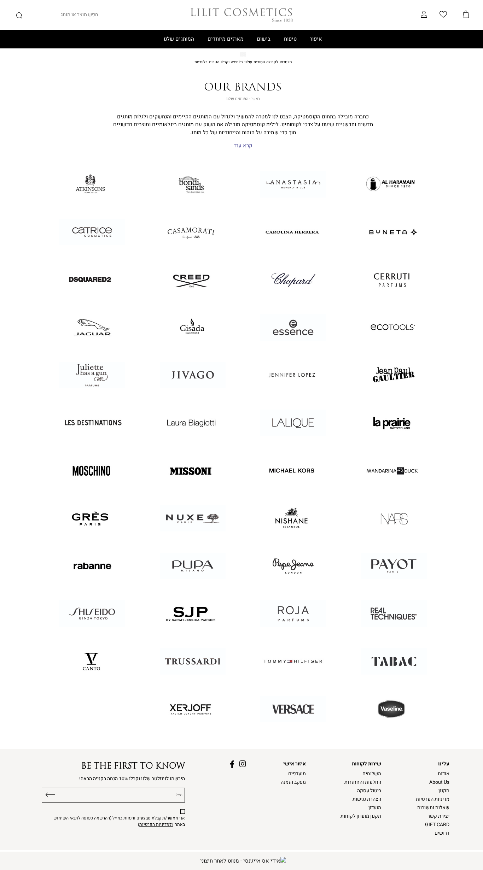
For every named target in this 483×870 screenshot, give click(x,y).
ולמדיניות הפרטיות (156, 824)
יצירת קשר (438, 816)
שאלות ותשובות (433, 807)
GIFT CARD (437, 824)
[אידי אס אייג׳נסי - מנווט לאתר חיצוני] (243, 861)
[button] (466, 15)
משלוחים (371, 773)
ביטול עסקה (369, 790)
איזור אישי (294, 764)
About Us (439, 782)
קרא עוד (243, 145)
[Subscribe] (50, 794)
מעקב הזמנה (293, 782)
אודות (443, 773)
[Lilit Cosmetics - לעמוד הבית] (242, 15)
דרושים (442, 833)
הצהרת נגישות (367, 799)
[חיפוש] (19, 16)
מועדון (374, 807)
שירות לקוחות (366, 764)
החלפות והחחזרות (362, 782)
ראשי (255, 98)
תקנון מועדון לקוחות (361, 816)
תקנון (443, 790)
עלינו (443, 764)
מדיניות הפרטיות (432, 799)
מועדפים (297, 773)
